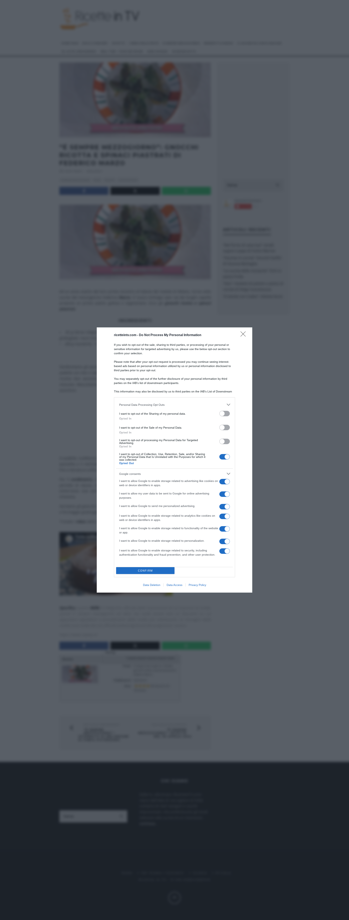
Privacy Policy (197, 585)
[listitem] (174, 405)
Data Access (174, 585)
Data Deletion (151, 585)
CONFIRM (145, 570)
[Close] (244, 335)
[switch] (224, 413)
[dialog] (174, 460)
